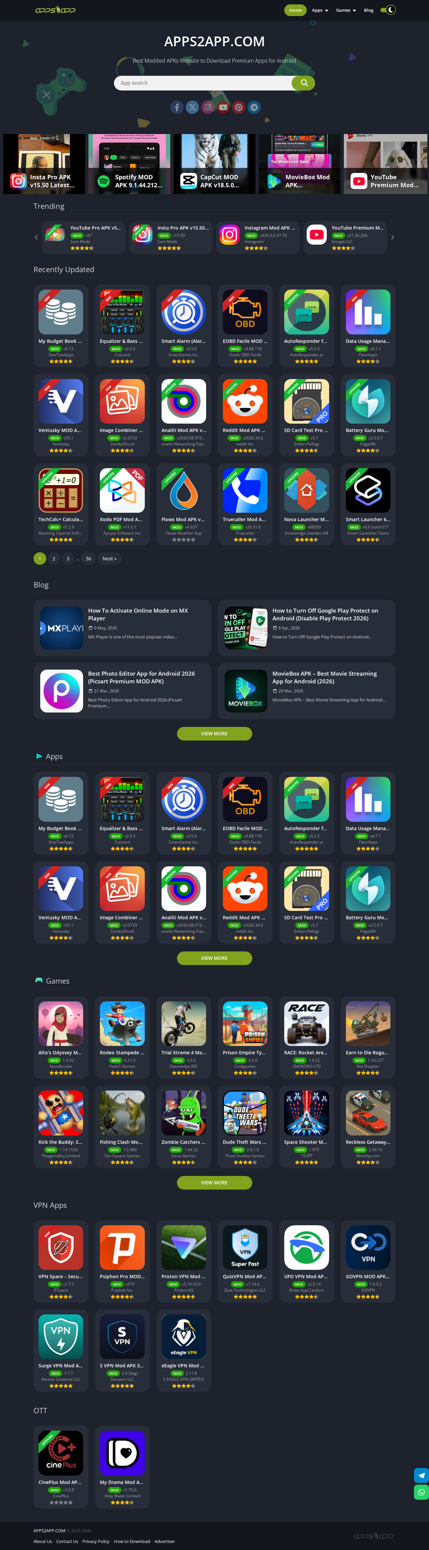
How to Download (132, 1541)
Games (343, 10)
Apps (317, 10)
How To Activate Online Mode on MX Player (138, 614)
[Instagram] (207, 107)
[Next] (392, 237)
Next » (110, 558)
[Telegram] (254, 107)
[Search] (303, 83)
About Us (43, 1541)
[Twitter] (192, 107)
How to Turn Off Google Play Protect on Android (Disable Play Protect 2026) (325, 614)
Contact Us (67, 1541)
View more (214, 733)
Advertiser (165, 1541)
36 (88, 558)
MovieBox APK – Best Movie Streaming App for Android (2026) (324, 677)
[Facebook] (177, 107)
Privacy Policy (96, 1541)
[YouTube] (223, 107)
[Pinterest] (238, 107)
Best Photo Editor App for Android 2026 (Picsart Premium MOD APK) (141, 677)
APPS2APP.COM (49, 1531)
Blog (368, 10)
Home (295, 10)
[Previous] (37, 237)
